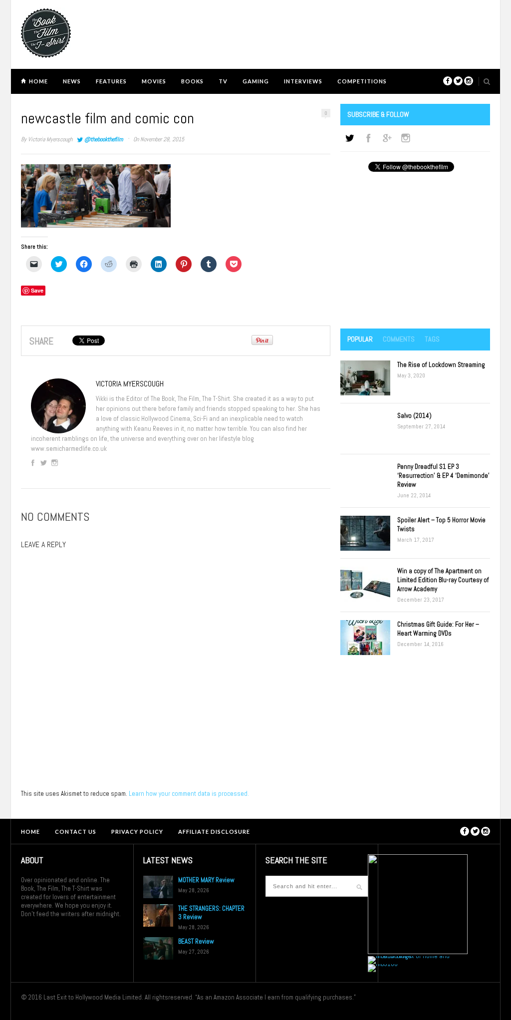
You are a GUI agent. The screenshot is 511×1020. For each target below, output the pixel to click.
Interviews (303, 81)
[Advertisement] (415, 251)
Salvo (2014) (414, 415)
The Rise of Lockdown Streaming (441, 364)
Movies (154, 81)
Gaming (256, 81)
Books (192, 81)
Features (111, 81)
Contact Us (75, 831)
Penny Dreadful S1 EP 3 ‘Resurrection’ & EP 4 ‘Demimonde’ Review (443, 475)
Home (38, 81)
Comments (399, 339)
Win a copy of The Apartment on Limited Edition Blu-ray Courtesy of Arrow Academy (443, 580)
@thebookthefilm (103, 139)
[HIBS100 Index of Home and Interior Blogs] (409, 956)
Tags (432, 339)
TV (223, 81)
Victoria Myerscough (50, 139)
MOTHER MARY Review (206, 880)
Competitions (362, 81)
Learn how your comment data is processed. (189, 793)
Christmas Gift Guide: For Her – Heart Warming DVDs (438, 629)
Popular (360, 339)
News (72, 81)
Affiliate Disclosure (214, 831)
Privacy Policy (137, 831)
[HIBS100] (383, 964)
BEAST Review (196, 941)
